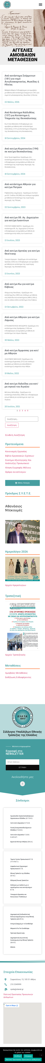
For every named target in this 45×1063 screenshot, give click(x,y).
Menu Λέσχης (24, 483)
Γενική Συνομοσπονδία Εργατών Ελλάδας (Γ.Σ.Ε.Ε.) (20, 829)
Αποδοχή (17, 1056)
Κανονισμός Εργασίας (16, 451)
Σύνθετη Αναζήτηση (15, 435)
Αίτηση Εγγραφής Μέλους (18, 467)
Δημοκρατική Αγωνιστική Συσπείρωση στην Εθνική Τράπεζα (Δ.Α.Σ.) (21, 940)
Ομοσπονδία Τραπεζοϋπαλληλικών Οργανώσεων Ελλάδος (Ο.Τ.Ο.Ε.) (22, 817)
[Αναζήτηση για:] (21, 419)
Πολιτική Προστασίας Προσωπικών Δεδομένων (23, 1059)
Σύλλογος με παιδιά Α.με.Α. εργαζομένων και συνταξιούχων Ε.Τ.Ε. (21, 887)
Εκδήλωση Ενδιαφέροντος (18, 677)
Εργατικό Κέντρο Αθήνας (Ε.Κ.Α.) (21, 842)
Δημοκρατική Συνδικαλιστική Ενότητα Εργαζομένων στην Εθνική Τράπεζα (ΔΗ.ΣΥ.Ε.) (22, 916)
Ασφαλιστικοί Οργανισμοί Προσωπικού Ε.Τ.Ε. (18, 867)
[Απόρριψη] (41, 1055)
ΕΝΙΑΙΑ (12, 947)
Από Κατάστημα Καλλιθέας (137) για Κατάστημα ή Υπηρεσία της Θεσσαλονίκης (20, 115)
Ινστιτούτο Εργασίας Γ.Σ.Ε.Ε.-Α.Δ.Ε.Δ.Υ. (20, 836)
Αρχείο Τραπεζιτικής (15, 655)
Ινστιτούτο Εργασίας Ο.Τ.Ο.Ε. (20, 823)
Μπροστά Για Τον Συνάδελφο (19, 928)
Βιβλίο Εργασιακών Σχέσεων (19, 456)
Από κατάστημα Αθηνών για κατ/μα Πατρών (20, 186)
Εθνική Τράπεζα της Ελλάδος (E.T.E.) (20, 874)
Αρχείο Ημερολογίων (15, 585)
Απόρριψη (28, 1056)
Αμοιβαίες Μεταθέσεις (16, 673)
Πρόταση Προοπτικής (17, 933)
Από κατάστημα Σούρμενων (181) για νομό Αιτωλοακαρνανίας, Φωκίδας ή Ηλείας (22, 80)
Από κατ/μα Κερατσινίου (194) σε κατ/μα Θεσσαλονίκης (21, 150)
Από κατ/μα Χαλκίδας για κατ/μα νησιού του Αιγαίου (21, 385)
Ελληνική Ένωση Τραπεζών (19, 880)
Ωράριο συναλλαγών (15, 472)
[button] (40, 4)
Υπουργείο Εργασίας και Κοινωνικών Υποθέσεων (18, 896)
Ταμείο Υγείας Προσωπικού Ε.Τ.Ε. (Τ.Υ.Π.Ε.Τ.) (21, 860)
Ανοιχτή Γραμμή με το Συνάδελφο (21, 924)
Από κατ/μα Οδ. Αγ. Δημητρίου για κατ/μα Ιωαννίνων (22, 219)
